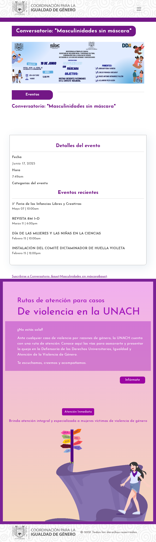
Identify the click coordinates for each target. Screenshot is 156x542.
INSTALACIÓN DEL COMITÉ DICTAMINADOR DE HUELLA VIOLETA (68, 248)
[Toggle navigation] (139, 9)
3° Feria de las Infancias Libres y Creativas (46, 204)
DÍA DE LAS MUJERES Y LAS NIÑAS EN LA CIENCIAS (56, 233)
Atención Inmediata (78, 411)
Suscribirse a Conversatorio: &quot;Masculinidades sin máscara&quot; (59, 276)
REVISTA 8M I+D (26, 218)
